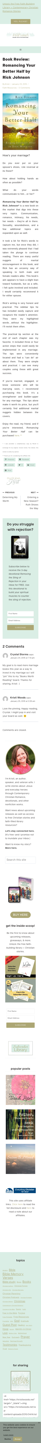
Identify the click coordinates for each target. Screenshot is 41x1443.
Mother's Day (13, 1333)
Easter (18, 1309)
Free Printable (7, 1317)
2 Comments (24, 88)
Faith (24, 1309)
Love (5, 1333)
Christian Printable (26, 1297)
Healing (21, 1325)
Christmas (19, 1301)
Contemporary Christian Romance (13, 1305)
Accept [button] (18, 1439)
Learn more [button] (8, 1435)
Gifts (11, 1321)
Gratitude (25, 1321)
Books (27, 1281)
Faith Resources (10, 88)
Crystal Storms (19, 654)
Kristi (7, 84)
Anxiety (5, 1270)
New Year (6, 1337)
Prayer (25, 1337)
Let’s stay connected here (19, 831)
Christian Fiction (21, 1286)
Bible (12, 1270)
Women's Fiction (13, 1349)
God (17, 1321)
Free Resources (21, 1317)
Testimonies (10, 1345)
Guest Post (10, 1325)
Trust (5, 1349)
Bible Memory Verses (13, 1276)
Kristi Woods (18, 698)
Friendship (6, 1321)
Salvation (6, 1341)
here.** (18, 435)
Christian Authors (8, 1286)
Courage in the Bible (9, 1309)
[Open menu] (20, 49)
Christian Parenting (11, 1294)
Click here (17, 1204)
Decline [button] (8, 1439)
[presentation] (20, 1090)
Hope (5, 1329)
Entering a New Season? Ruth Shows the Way (31, 501)
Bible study (9, 1282)
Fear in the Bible (10, 1313)
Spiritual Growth (16, 1341)
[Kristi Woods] (20, 35)
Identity (12, 1329)
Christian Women (8, 1301)
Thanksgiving (24, 1345)
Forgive (21, 1313)
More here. (11, 848)
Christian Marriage (18, 1290)
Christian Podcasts (11, 1297)
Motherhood (22, 1333)
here (29, 1208)
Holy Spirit (29, 1325)
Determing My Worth (10, 497)
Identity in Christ (23, 1329)
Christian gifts (7, 1290)
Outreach (16, 1337)
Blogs (19, 1282)
